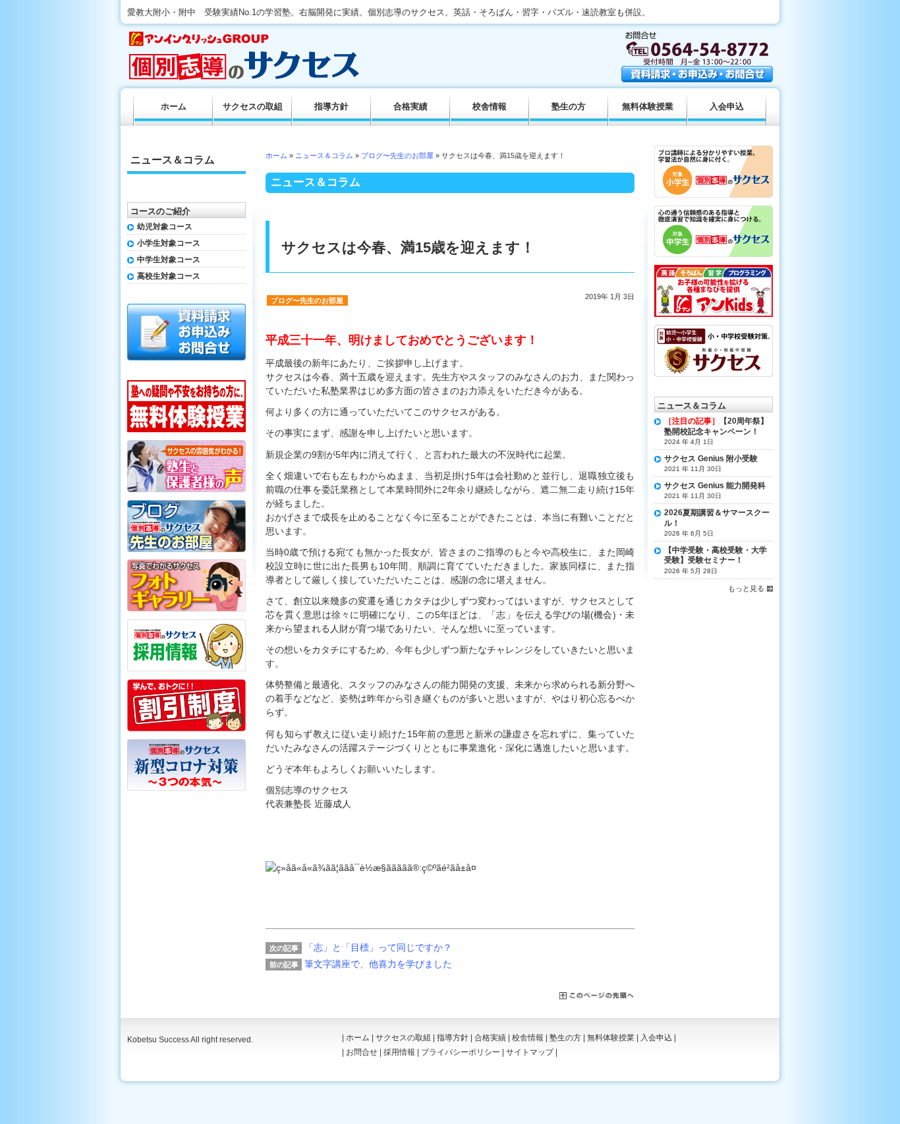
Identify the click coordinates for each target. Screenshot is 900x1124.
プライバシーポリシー (460, 1052)
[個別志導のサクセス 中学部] (713, 210)
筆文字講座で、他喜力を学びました (378, 964)
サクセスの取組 (253, 106)
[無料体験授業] (186, 384)
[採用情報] (186, 624)
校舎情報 (489, 106)
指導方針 (331, 106)
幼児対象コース (164, 226)
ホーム (276, 155)
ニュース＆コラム (324, 155)
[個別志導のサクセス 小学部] (713, 150)
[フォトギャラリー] (186, 564)
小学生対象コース (168, 243)
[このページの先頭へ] (596, 996)
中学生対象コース (168, 259)
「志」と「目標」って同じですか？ (378, 947)
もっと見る (746, 588)
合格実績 (410, 106)
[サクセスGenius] (713, 329)
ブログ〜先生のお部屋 (397, 155)
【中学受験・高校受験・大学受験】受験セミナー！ (715, 555)
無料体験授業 (647, 106)
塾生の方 (568, 106)
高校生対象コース (168, 276)
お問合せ (362, 1052)
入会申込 (727, 106)
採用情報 (399, 1052)
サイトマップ (529, 1052)
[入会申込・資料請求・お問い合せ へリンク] (697, 79)
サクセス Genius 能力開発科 (715, 485)
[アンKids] (713, 269)
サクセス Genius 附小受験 (711, 458)
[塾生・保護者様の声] (186, 444)
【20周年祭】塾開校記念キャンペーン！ (716, 426)
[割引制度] (186, 683)
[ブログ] (186, 504)
